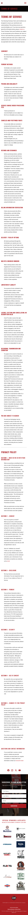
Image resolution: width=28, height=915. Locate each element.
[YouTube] (20, 770)
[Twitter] (16, 770)
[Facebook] (8, 770)
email (8, 561)
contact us (21, 29)
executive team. (20, 760)
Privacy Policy (19, 911)
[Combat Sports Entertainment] (14, 898)
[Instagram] (12, 770)
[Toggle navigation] (25, 3)
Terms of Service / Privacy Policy (14, 909)
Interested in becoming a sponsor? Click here (14, 822)
